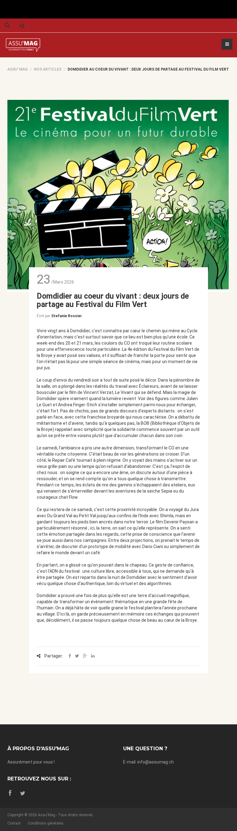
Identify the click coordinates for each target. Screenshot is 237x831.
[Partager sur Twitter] (77, 656)
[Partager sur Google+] (85, 656)
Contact (14, 823)
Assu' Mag (17, 69)
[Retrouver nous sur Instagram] (22, 793)
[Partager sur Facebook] (70, 656)
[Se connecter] (21, 25)
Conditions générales (46, 823)
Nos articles (47, 69)
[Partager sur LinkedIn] (92, 656)
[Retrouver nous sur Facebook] (10, 793)
